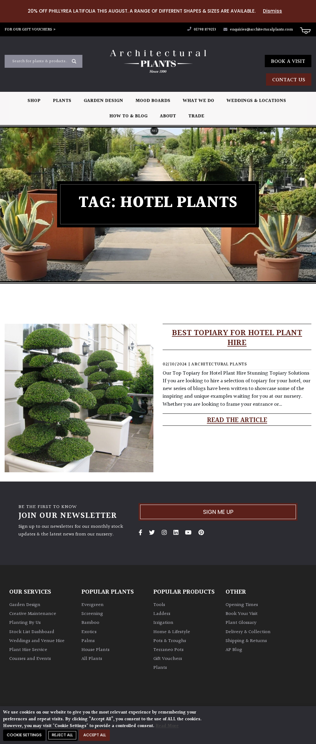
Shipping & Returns (246, 641)
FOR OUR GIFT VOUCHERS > (30, 29)
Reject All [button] (62, 735)
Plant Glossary (241, 623)
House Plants (95, 650)
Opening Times (242, 605)
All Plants (91, 659)
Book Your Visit (242, 614)
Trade (196, 116)
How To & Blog (128, 116)
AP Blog (234, 650)
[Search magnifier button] (74, 61)
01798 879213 (204, 29)
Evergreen (92, 605)
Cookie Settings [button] (24, 735)
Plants (62, 100)
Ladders (161, 614)
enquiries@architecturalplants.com (261, 29)
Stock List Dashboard (31, 632)
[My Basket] (305, 30)
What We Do (198, 100)
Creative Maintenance (32, 614)
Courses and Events (30, 659)
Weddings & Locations (256, 100)
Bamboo (90, 623)
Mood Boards (152, 100)
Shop (33, 100)
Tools (159, 605)
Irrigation (163, 623)
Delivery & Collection (248, 632)
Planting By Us (25, 623)
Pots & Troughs (169, 641)
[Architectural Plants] (158, 61)
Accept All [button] (94, 735)
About (168, 116)
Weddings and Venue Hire (36, 641)
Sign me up (218, 512)
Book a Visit (288, 61)
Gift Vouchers (167, 659)
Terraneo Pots (168, 650)
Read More (167, 726)
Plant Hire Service (28, 650)
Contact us (288, 79)
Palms (88, 641)
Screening (92, 614)
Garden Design (103, 100)
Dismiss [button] (272, 11)
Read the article (237, 420)
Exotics (89, 632)
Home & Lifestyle (171, 632)
